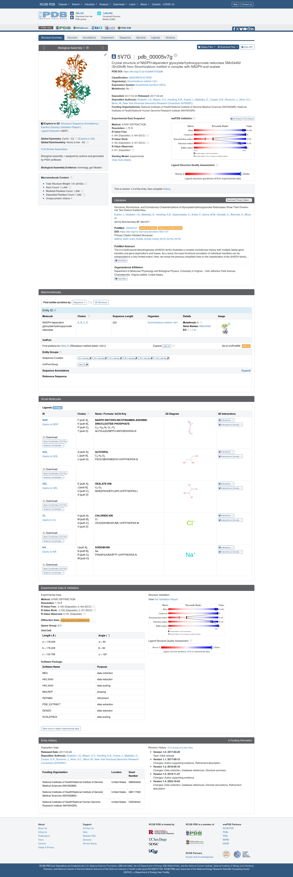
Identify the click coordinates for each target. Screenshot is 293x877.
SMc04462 (205, 326)
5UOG (147, 239)
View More (122, 260)
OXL (44, 483)
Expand (246, 370)
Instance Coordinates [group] (53, 445)
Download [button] (119, 4)
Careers (156, 4)
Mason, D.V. (159, 99)
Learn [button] (132, 4)
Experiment (107, 37)
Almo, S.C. (245, 99)
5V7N (177, 239)
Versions (170, 37)
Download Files (228, 46)
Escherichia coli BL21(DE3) (151, 85)
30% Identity (84, 358)
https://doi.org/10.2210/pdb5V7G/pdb (143, 71)
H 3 (59, 625)
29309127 (131, 228)
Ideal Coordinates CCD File (54, 441)
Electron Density (50, 127)
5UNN (139, 239)
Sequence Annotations (84, 123)
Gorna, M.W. (209, 214)
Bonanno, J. (231, 99)
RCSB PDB (47, 4)
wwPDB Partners (232, 824)
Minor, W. (117, 103)
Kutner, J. (189, 99)
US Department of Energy (149, 865)
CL (44, 515)
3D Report (237, 118)
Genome (141, 37)
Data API (248, 46)
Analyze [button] (104, 4)
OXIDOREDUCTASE (140, 77)
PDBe (225, 831)
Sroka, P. (196, 214)
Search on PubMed (148, 228)
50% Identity (99, 358)
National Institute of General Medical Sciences (80, 868)
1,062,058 (107, 13)
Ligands (155, 37)
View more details (121, 160)
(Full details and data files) (180, 747)
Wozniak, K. (236, 214)
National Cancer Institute (200, 865)
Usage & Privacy (46, 847)
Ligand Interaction (50, 131)
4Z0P (125, 239)
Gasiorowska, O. (181, 214)
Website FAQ (89, 835)
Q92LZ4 (65, 346)
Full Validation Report (166, 599)
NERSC (128, 872)
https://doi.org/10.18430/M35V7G (75, 620)
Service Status (90, 843)
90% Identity (129, 358)
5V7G (170, 239)
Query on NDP (50, 424)
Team (41, 839)
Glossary (87, 839)
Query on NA (49, 551)
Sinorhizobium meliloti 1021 (142, 81)
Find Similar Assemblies (54, 149)
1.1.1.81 (192, 329)
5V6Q (155, 239)
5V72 (163, 239)
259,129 (79, 13)
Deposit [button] (63, 4)
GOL (45, 452)
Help (235, 4)
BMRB (226, 839)
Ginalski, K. (223, 214)
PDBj (225, 835)
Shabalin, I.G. (144, 99)
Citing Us (42, 831)
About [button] (143, 4)
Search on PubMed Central (170, 228)
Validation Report (70, 127)
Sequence (125, 37)
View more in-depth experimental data (60, 728)
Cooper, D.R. (217, 99)
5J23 (132, 239)
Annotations (89, 37)
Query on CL (49, 520)
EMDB (226, 843)
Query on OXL (50, 488)
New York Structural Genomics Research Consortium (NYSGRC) (158, 103)
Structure (72, 37)
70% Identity (114, 358)
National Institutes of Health (122, 868)
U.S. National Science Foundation (101, 865)
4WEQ (117, 239)
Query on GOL (50, 456)
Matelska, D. (202, 99)
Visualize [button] (90, 4)
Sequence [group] (78, 302)
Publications (44, 835)
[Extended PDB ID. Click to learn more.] (175, 55)
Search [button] (76, 4)
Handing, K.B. (175, 99)
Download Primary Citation (238, 200)
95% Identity (145, 358)
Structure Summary (51, 37)
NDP (45, 420)
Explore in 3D (86, 138)
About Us (42, 828)
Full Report (248, 118)
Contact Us (88, 828)
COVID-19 (168, 4)
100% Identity (160, 358)
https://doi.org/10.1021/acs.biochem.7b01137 (144, 231)
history (166, 189)
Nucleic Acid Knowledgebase (199, 856)
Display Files (206, 46)
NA (44, 547)
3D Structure (101, 302)
